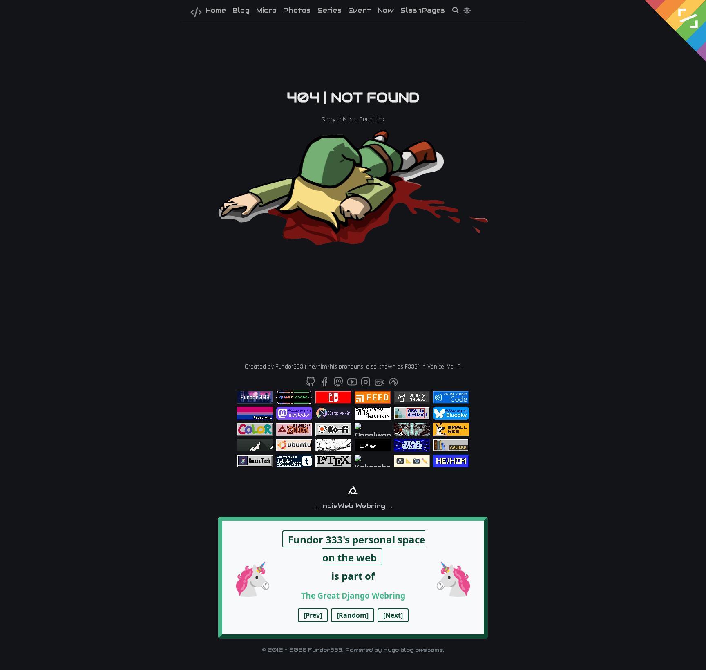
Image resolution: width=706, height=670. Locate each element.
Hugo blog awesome (413, 649)
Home (216, 10)
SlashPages (422, 10)
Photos (297, 10)
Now (386, 10)
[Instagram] (367, 384)
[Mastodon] (339, 384)
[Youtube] (353, 384)
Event (359, 10)
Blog (241, 10)
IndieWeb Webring (353, 506)
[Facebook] (325, 384)
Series (329, 10)
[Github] (311, 384)
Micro (266, 10)
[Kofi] (381, 384)
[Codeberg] (393, 384)
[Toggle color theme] (467, 10)
